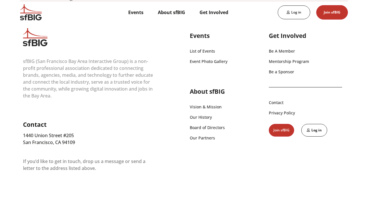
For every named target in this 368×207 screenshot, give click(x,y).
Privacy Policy (282, 113)
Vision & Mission (206, 107)
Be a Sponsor (281, 71)
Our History (201, 117)
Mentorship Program (289, 61)
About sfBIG (171, 12)
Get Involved (214, 12)
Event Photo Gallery (208, 61)
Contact (276, 102)
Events (135, 12)
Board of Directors (207, 127)
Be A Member (282, 51)
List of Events (202, 51)
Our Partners (202, 138)
